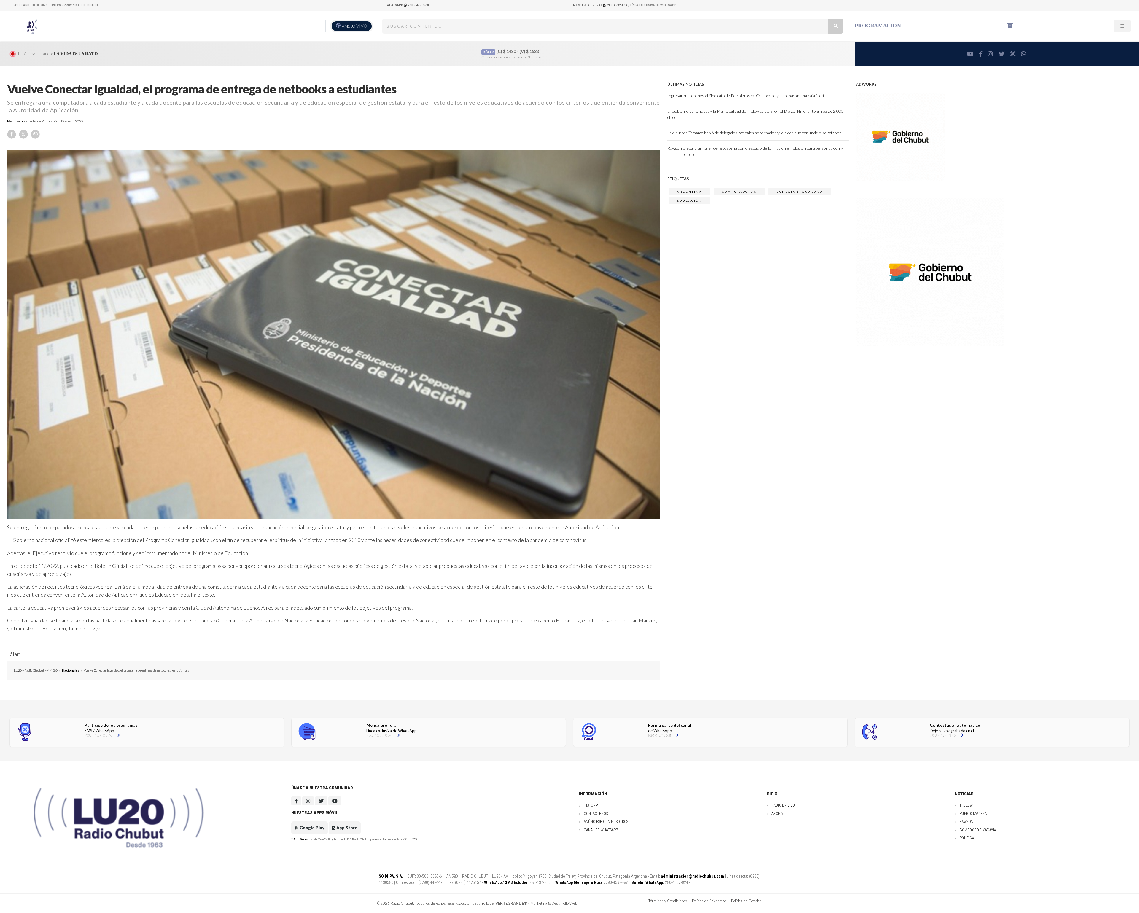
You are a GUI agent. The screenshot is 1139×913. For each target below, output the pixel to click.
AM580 (354, 25)
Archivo (778, 813)
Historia (591, 805)
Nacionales (16, 121)
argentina (689, 191)
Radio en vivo (783, 805)
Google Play (311, 827)
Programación (878, 25)
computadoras (739, 191)
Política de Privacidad (709, 900)
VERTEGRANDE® (511, 903)
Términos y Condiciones (667, 900)
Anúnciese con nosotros (606, 821)
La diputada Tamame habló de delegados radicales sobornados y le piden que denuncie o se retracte (754, 132)
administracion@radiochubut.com (692, 876)
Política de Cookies (746, 900)
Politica (967, 838)
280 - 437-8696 (408, 5)
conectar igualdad (800, 191)
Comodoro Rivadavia (978, 830)
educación (689, 200)
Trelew (966, 805)
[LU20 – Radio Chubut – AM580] (30, 26)
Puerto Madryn (973, 813)
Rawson (966, 821)
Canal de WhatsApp (601, 830)
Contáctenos (596, 813)
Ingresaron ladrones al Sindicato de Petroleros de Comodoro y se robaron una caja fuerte (747, 95)
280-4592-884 (600, 5)
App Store (346, 827)
